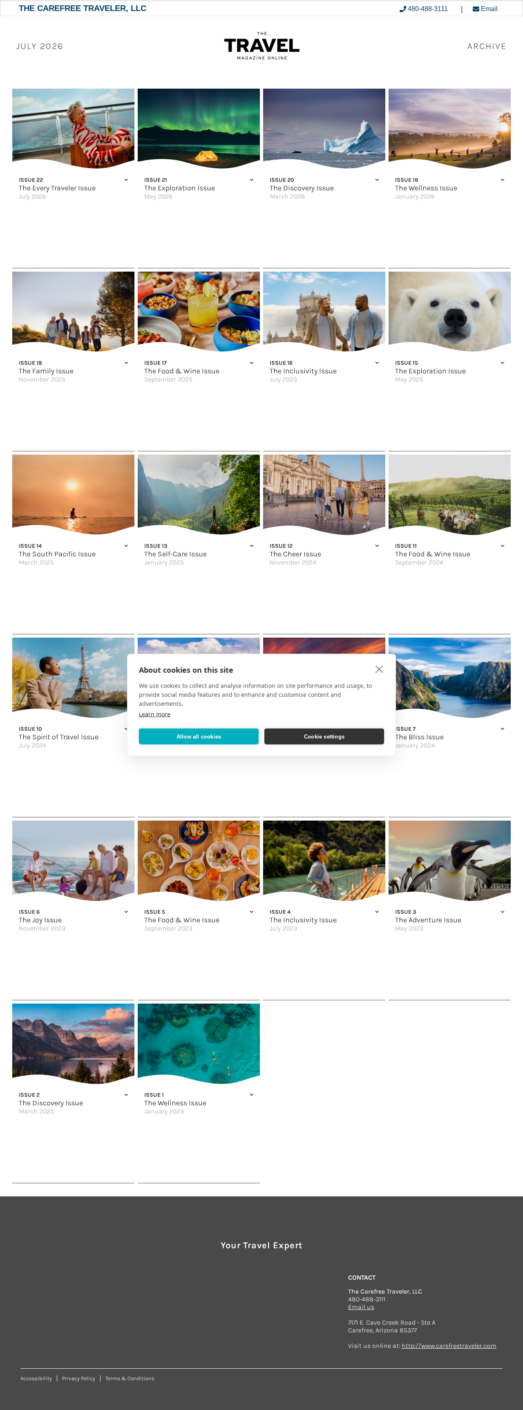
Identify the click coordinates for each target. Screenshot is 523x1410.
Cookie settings (324, 736)
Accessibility (36, 1378)
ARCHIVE (487, 46)
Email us (361, 1307)
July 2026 (39, 46)
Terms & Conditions (129, 1378)
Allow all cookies (199, 736)
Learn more (154, 714)
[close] (379, 669)
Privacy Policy (78, 1378)
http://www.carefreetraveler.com (449, 1346)
